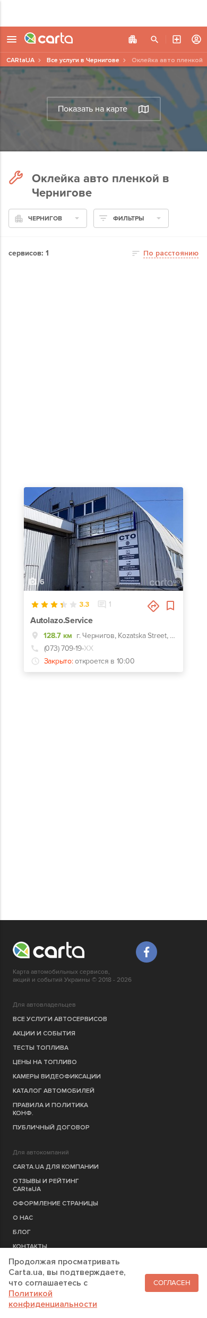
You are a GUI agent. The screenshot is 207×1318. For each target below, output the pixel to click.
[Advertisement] (103, 13)
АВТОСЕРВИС (176, 39)
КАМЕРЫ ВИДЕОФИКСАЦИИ (57, 1077)
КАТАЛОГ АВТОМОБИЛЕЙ (53, 1091)
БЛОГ (22, 1232)
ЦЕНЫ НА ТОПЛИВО (45, 1062)
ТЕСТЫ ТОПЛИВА (40, 1048)
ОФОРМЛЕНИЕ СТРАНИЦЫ (55, 1204)
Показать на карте (92, 109)
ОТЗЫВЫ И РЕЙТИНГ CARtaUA (46, 1185)
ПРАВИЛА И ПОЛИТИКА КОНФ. (50, 1109)
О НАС (23, 1218)
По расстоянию (171, 253)
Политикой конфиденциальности (52, 1299)
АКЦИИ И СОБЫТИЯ (44, 1034)
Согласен (171, 1283)
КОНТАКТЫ (30, 1247)
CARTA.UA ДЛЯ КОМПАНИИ (56, 1167)
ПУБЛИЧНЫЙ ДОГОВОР (51, 1128)
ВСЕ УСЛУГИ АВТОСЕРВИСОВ (60, 1019)
